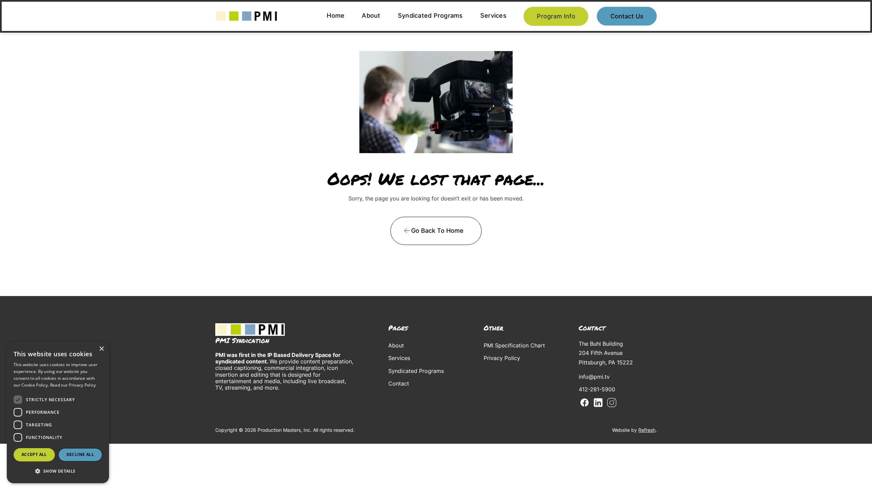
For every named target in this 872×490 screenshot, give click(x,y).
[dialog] (58, 412)
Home (335, 15)
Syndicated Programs (430, 15)
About (371, 15)
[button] (58, 471)
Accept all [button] (34, 454)
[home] (246, 16)
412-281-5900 (597, 389)
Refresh (646, 430)
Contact (398, 383)
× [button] (101, 349)
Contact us (626, 16)
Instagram (612, 402)
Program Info (556, 16)
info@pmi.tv (594, 376)
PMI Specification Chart (514, 345)
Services (493, 15)
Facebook (584, 402)
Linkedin (598, 402)
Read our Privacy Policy (73, 385)
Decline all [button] (80, 454)
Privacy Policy (502, 358)
